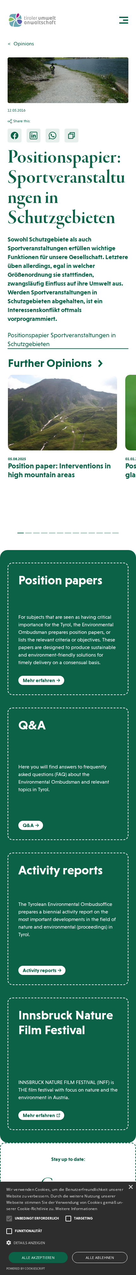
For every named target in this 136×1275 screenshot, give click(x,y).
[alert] (68, 1228)
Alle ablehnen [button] (100, 1257)
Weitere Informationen (76, 1208)
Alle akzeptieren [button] (38, 1257)
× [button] (130, 1187)
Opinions (24, 44)
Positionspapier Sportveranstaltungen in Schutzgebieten (62, 339)
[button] (9, 1218)
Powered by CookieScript (25, 1268)
